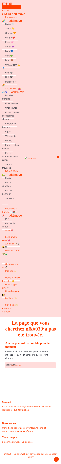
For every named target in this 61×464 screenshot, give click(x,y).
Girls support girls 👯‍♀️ (10, 286)
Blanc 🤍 (9, 24)
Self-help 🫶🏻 (11, 304)
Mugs (8, 178)
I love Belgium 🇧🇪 (10, 293)
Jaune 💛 (10, 28)
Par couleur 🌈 (9, 19)
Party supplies (6, 184)
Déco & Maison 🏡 (11, 173)
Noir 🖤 (9, 77)
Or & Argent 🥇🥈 (11, 66)
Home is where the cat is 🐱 (11, 279)
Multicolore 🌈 (9, 83)
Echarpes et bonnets (9, 125)
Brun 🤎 (9, 60)
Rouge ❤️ (10, 37)
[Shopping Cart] (56, 158)
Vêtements (10, 136)
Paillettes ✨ (11, 271)
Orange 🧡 (10, 33)
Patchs (8, 140)
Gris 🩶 (9, 72)
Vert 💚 (9, 55)
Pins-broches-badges (11, 147)
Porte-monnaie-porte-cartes (10, 156)
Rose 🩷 (9, 42)
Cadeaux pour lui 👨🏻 (10, 266)
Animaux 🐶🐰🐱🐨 (11, 245)
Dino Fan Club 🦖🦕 (10, 252)
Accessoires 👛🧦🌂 (11, 90)
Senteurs (9, 198)
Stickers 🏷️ (11, 298)
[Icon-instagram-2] (33, 414)
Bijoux (8, 131)
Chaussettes (11, 103)
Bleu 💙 (9, 51)
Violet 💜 (9, 46)
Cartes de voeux (8, 225)
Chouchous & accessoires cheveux (10, 115)
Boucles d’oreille (7, 97)
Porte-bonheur (7, 192)
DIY (7, 218)
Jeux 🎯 (9, 230)
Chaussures (11, 107)
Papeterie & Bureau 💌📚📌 (9, 212)
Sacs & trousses (7, 166)
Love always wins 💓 (9, 239)
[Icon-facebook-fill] (28, 414)
